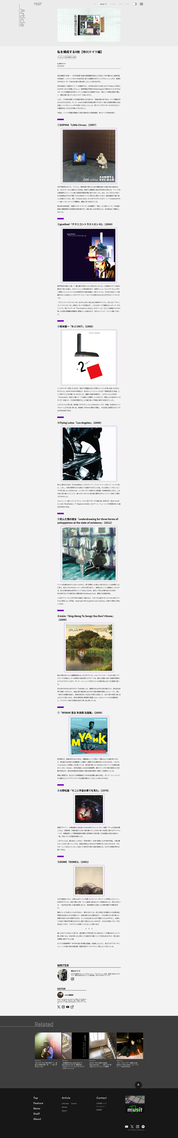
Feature (113, 4)
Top (94, 4)
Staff (120, 4)
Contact (101, 1098)
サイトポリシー (101, 1106)
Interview (65, 1103)
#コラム (60, 57)
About (127, 4)
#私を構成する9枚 (70, 57)
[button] (141, 4)
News (36, 1108)
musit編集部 (69, 995)
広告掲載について (101, 1103)
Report (64, 1111)
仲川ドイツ (62, 63)
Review (64, 1107)
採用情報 (99, 1110)
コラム (82, 899)
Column (74, 1103)
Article (102, 4)
